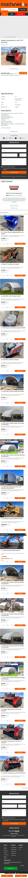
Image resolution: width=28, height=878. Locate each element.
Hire (12, 14)
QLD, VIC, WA (5, 44)
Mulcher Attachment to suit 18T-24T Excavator (11, 710)
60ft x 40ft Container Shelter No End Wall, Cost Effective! (12, 424)
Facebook (6, 138)
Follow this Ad (15, 68)
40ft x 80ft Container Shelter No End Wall (12, 391)
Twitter (12, 138)
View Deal (20, 561)
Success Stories (5, 857)
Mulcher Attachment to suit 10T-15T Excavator (11, 742)
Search (22, 9)
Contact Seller (23, 73)
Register (5, 848)
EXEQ (16, 102)
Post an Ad (10, 868)
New (16, 96)
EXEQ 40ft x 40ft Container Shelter (11, 296)
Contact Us (21, 847)
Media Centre (13, 853)
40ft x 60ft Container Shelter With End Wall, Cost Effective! (13, 455)
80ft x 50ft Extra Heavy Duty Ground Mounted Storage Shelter (11, 487)
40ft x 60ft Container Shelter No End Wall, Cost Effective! (12, 614)
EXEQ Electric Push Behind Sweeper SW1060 (13, 327)
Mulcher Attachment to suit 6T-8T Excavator (13, 773)
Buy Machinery (13, 847)
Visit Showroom (24, 788)
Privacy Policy (23, 168)
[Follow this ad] (7, 244)
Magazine (5, 850)
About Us (5, 852)
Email (17, 138)
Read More (14, 202)
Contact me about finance (8, 166)
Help (19, 849)
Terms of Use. (5, 169)
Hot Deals (20, 14)
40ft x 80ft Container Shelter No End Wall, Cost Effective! (12, 583)
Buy (4, 14)
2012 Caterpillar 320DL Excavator (10, 550)
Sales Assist (13, 855)
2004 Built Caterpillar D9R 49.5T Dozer (12, 518)
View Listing (20, 243)
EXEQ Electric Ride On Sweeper (10, 359)
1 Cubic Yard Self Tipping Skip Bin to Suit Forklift (12, 233)
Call (7, 875)
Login (5, 847)
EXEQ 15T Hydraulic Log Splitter (10, 264)
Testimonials (6, 854)
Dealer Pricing (13, 851)
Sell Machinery (13, 849)
